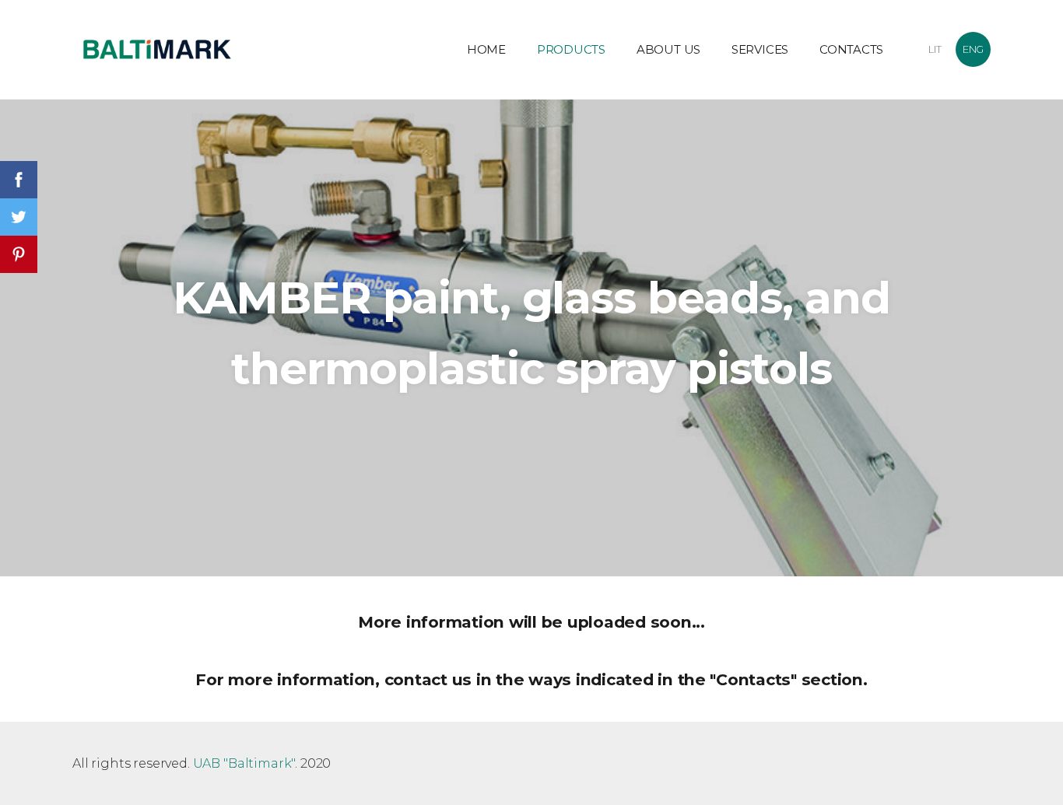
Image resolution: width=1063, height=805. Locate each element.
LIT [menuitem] (935, 49)
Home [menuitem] (486, 49)
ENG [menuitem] (973, 49)
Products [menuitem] (571, 49)
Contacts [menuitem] (851, 49)
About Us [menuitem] (668, 49)
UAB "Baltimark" (244, 763)
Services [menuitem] (759, 49)
